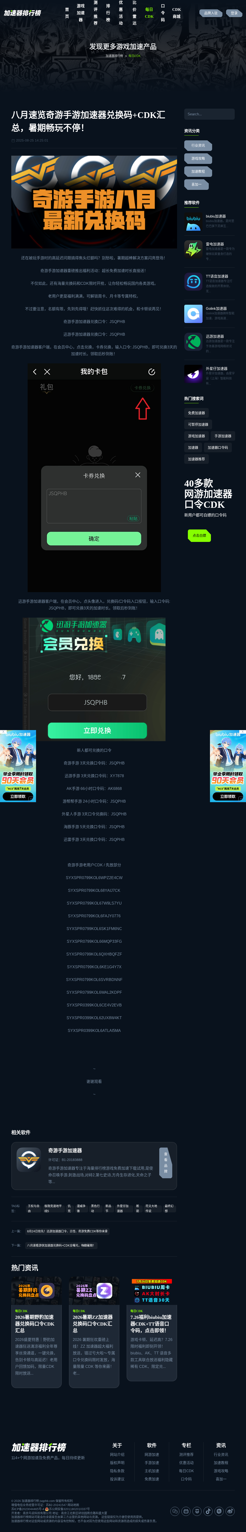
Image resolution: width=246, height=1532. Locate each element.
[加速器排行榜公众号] (174, 1511)
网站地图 (73, 1505)
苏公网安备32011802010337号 (69, 1509)
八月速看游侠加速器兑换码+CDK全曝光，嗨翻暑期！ (61, 1245)
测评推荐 (186, 1454)
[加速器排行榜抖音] (208, 1511)
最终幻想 (169, 1208)
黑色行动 (95, 1208)
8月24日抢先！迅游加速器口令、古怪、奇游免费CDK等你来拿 (67, 1231)
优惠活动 (186, 1463)
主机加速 (152, 1471)
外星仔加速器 (123, 1208)
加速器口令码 (218, 447)
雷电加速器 (215, 244)
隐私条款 (117, 1471)
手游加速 (152, 1463)
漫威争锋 (81, 1208)
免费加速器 (196, 413)
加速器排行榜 (114, 56)
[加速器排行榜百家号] (197, 1511)
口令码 (163, 13)
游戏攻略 (198, 158)
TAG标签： (15, 1208)
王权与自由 (33, 1208)
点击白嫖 (199, 535)
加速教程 (198, 171)
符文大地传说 (151, 1208)
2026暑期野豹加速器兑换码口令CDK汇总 (35, 1324)
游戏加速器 (81, 13)
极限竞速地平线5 (53, 1208)
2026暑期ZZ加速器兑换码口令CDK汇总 (93, 1324)
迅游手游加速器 (76, 334)
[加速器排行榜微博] (230, 1511)
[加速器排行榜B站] (186, 1511)
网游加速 (152, 1454)
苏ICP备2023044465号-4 (27, 1509)
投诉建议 (117, 1479)
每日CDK (149, 13)
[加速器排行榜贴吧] (219, 1511)
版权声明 (117, 1463)
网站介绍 (117, 1454)
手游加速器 (57, 271)
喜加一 (196, 184)
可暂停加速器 (198, 424)
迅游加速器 (215, 336)
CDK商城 (176, 13)
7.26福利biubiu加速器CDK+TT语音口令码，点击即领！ (151, 1324)
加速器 (193, 447)
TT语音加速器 (217, 276)
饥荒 (69, 1208)
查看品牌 (165, 1162)
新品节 (108, 1208)
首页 (67, 13)
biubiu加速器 (216, 216)
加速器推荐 (196, 459)
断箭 (137, 1208)
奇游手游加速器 (76, 322)
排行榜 (108, 13)
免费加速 (152, 1479)
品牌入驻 (211, 13)
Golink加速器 (216, 308)
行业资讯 (198, 145)
